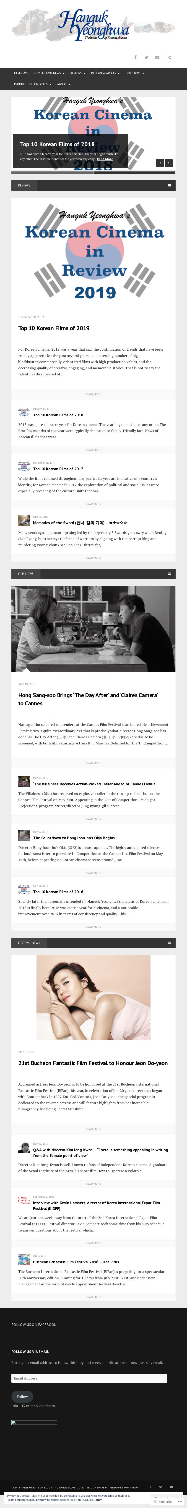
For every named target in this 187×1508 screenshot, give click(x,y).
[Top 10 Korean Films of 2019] (93, 251)
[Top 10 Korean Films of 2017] (24, 466)
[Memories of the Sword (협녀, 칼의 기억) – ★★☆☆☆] (24, 520)
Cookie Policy (92, 1499)
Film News (21, 73)
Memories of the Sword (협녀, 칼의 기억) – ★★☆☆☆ (80, 522)
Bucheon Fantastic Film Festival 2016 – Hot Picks (76, 1261)
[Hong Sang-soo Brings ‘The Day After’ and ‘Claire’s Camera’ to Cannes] (93, 628)
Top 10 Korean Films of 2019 (54, 328)
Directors (133, 73)
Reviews (76, 73)
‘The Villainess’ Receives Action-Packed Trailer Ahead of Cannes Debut (94, 784)
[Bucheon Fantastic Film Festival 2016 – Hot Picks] (24, 1259)
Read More (105, 159)
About (62, 84)
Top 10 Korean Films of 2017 (58, 468)
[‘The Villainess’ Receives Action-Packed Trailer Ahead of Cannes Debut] (24, 781)
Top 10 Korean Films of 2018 (57, 144)
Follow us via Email (30, 1352)
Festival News (29, 943)
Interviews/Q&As (103, 73)
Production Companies (31, 84)
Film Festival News (47, 73)
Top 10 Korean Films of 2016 (58, 891)
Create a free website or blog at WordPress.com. (43, 1487)
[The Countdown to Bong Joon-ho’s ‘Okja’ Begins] (24, 835)
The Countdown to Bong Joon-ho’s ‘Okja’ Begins (74, 837)
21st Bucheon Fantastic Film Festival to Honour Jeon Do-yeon (93, 1063)
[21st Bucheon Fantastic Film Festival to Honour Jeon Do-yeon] (93, 997)
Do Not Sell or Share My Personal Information (108, 1487)
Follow (22, 1396)
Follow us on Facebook (34, 1324)
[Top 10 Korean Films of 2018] (24, 412)
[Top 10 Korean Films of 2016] (24, 889)
